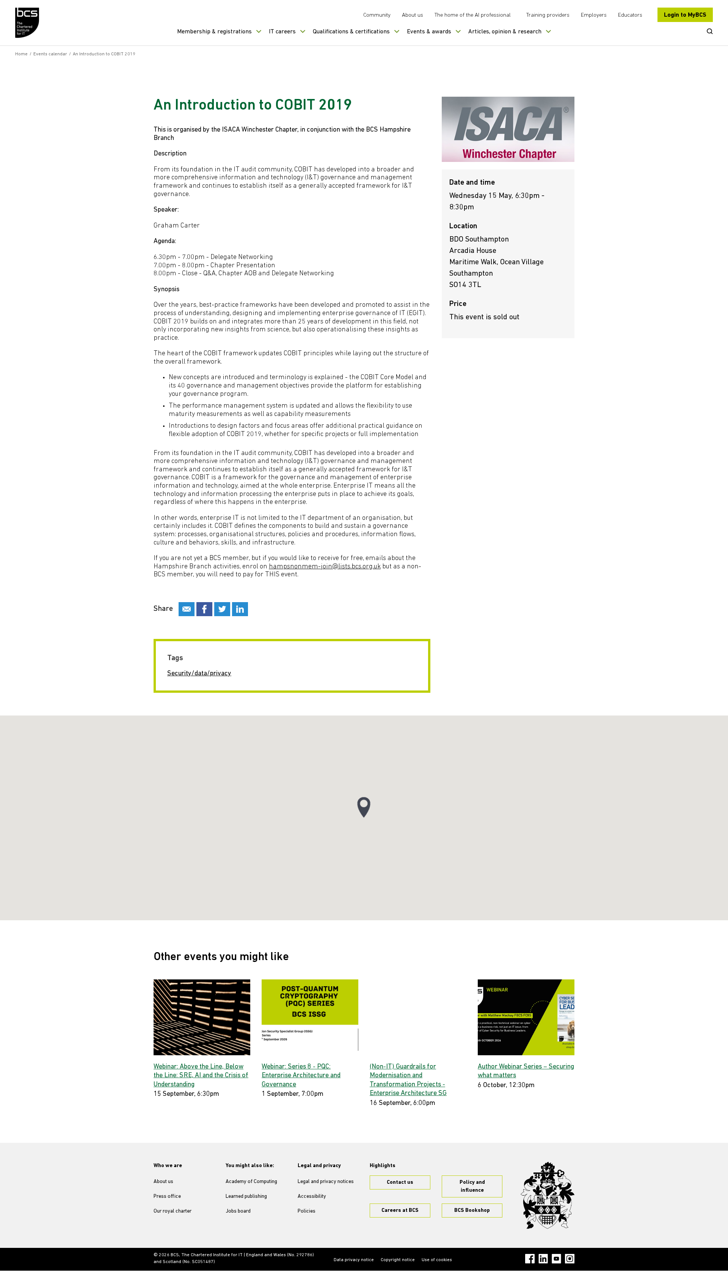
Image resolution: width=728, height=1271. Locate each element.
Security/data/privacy (199, 673)
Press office (167, 1196)
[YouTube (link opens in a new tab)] (556, 1258)
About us (412, 15)
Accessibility (312, 1196)
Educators (630, 15)
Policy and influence (472, 1186)
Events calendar (50, 54)
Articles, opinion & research (504, 32)
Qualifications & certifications (351, 32)
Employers (594, 15)
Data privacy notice (354, 1260)
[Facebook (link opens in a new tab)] (530, 1258)
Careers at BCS (400, 1210)
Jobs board (238, 1211)
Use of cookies (437, 1260)
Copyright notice (398, 1260)
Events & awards (429, 32)
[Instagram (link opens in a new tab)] (569, 1258)
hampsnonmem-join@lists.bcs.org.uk (325, 566)
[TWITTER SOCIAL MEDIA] (222, 609)
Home (21, 54)
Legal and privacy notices (326, 1182)
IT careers (282, 32)
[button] (363, 807)
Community (377, 15)
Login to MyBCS (685, 15)
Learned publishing (246, 1196)
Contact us (400, 1182)
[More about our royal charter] (547, 1195)
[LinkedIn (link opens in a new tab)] (543, 1258)
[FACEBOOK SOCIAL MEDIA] (204, 609)
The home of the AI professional (473, 15)
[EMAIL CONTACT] (187, 609)
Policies (306, 1211)
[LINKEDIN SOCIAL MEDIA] (240, 609)
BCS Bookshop (472, 1210)
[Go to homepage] (27, 23)
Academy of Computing (251, 1182)
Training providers (548, 15)
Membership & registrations (214, 32)
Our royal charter (172, 1211)
